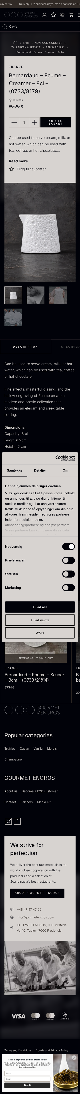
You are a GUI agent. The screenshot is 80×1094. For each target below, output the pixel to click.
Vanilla (38, 748)
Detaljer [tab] (40, 470)
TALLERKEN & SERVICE (25, 47)
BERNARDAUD (55, 47)
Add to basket (55, 122)
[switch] (68, 560)
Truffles (9, 748)
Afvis (40, 633)
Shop (26, 42)
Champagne (13, 759)
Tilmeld (27, 1085)
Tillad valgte (40, 620)
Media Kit (44, 802)
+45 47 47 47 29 (29, 909)
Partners (26, 802)
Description (25, 346)
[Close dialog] (74, 1057)
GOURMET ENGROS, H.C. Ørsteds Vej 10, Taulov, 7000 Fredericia (41, 927)
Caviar (24, 748)
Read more (18, 161)
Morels (52, 748)
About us (10, 791)
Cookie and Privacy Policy (52, 1050)
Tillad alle (40, 607)
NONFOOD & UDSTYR (48, 42)
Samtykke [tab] (14, 470)
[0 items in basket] (71, 14)
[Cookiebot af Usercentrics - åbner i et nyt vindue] (56, 458)
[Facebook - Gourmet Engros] (17, 824)
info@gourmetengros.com (35, 917)
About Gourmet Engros (37, 893)
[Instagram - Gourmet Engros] (8, 824)
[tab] (25, 347)
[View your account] (44, 14)
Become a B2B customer (40, 791)
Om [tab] (65, 470)
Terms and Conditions (17, 1050)
